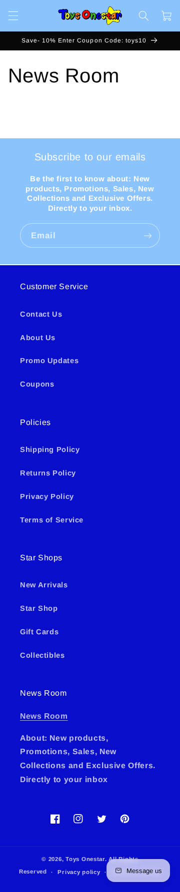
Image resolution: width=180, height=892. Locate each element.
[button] (13, 15)
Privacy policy (79, 872)
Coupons (37, 384)
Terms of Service (52, 520)
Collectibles (42, 655)
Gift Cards (39, 632)
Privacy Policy (47, 496)
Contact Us (41, 314)
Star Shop (39, 608)
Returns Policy (48, 473)
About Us (38, 338)
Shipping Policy (50, 449)
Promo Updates (49, 361)
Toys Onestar (85, 859)
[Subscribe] (148, 235)
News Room (44, 716)
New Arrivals (44, 585)
